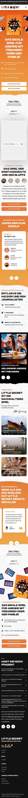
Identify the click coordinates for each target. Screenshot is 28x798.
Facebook (4, 767)
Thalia (3, 752)
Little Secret (11, 738)
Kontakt (3, 759)
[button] (11, 278)
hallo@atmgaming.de (14, 717)
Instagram (4, 769)
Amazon (3, 750)
